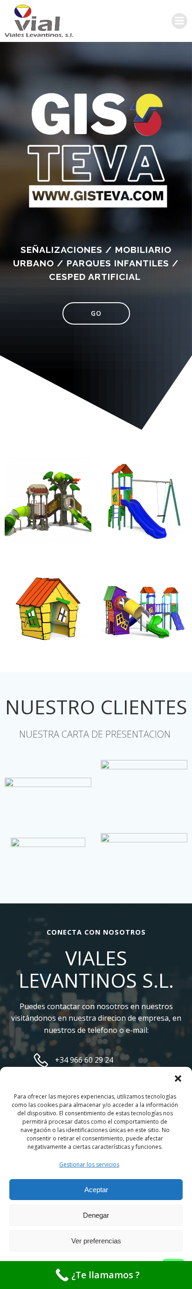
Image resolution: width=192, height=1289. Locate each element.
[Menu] (179, 21)
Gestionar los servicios (89, 1164)
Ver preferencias (96, 1241)
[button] (178, 1078)
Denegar (96, 1215)
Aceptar (96, 1190)
